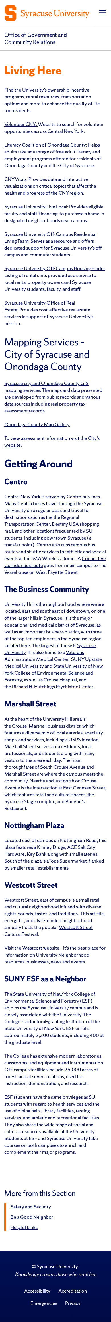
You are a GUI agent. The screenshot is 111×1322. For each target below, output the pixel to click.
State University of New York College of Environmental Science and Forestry (53, 673)
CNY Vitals (15, 179)
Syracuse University (57, 1266)
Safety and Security (31, 1206)
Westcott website (40, 947)
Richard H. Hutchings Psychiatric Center (52, 686)
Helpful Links (24, 1227)
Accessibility (37, 1290)
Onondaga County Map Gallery (37, 424)
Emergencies (43, 1303)
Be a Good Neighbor (32, 1217)
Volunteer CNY (20, 124)
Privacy (73, 1303)
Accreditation (72, 1290)
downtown (77, 611)
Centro (74, 496)
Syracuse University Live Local (35, 206)
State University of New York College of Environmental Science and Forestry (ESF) (49, 997)
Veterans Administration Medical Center (44, 655)
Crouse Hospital (60, 679)
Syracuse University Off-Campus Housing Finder (54, 268)
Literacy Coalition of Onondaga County (45, 144)
